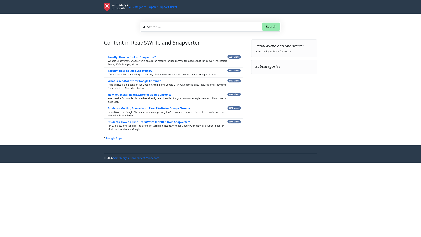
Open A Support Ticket (163, 7)
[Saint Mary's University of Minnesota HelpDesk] (116, 7)
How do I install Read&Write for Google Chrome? (139, 94)
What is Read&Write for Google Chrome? (134, 81)
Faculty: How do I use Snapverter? (130, 71)
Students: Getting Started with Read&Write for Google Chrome (149, 108)
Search (271, 26)
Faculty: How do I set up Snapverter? (132, 57)
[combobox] (210, 27)
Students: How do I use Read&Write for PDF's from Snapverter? (149, 122)
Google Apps (114, 138)
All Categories (137, 7)
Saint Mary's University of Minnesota (136, 158)
